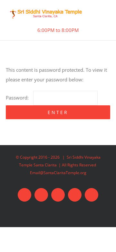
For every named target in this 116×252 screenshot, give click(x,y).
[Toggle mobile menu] (102, 16)
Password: (18, 97)
